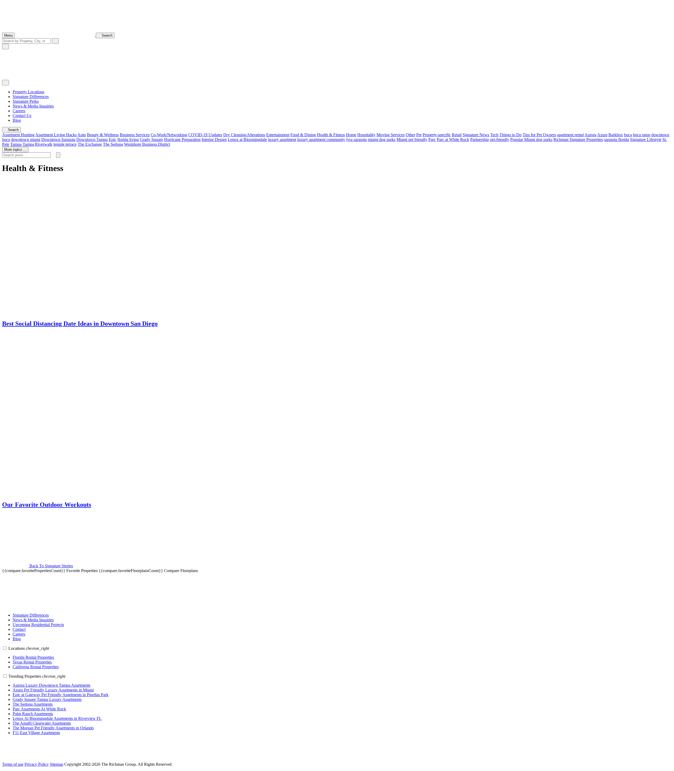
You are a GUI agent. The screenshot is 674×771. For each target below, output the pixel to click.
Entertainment (277, 135)
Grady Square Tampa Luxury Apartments (47, 699)
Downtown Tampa (92, 139)
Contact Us (22, 115)
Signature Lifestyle (645, 139)
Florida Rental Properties (33, 657)
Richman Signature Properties (578, 139)
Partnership (479, 139)
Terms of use (12, 764)
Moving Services (390, 135)
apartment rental (570, 135)
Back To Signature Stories (50, 566)
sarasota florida (616, 139)
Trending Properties (36, 676)
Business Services (135, 135)
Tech (494, 135)
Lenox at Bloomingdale (247, 139)
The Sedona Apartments (33, 704)
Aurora (590, 135)
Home (351, 135)
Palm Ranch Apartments (33, 713)
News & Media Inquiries (33, 106)
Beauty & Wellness (103, 135)
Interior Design (214, 139)
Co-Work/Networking (169, 135)
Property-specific (437, 135)
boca (628, 135)
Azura (602, 135)
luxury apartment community (321, 139)
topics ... (15, 150)
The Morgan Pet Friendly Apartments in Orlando (53, 728)
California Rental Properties (36, 667)
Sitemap (56, 764)
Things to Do (510, 135)
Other (410, 135)
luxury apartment (282, 139)
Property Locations (28, 92)
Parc (432, 139)
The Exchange (90, 144)
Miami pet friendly (412, 139)
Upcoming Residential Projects (38, 624)
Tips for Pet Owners (539, 135)
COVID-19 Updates (205, 135)
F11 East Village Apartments (36, 732)
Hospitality (366, 135)
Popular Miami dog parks (531, 139)
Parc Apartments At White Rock (39, 709)
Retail (457, 135)
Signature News (476, 135)
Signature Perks (26, 101)
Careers (19, 111)
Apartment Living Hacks (56, 135)
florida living (128, 139)
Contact (19, 629)
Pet (419, 135)
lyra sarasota (356, 139)
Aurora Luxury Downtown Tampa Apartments (51, 685)
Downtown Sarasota (58, 139)
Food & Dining (303, 135)
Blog (17, 120)
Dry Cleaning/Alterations (244, 135)
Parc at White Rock (453, 139)
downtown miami (25, 139)
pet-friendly (499, 139)
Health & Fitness (331, 135)
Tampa (16, 144)
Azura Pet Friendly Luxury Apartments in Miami (53, 690)
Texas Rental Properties (32, 662)
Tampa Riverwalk (37, 144)
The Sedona (113, 144)
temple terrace (65, 144)
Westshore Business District (147, 144)
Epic (112, 139)
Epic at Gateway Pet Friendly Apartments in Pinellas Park (60, 694)
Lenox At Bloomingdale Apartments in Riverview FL (57, 718)
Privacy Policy (36, 764)
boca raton (641, 135)
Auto (81, 135)
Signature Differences (31, 96)
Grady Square (151, 139)
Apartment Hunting (18, 135)
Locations (28, 648)
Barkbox (615, 135)
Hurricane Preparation (182, 139)
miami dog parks (381, 139)
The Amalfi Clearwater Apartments (42, 723)
